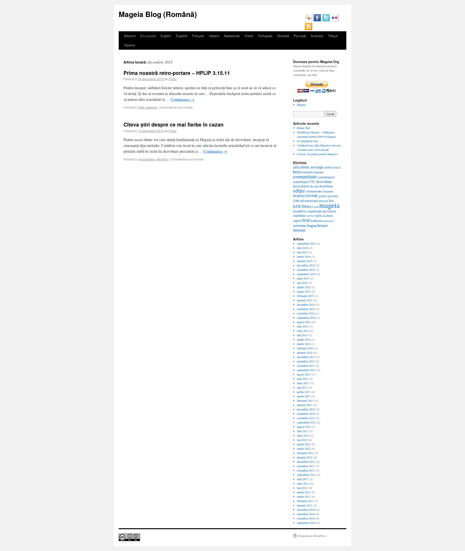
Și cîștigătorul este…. (309, 141)
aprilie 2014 (303, 339)
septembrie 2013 (306, 370)
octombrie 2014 (306, 313)
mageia (329, 205)
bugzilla (319, 172)
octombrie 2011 (306, 470)
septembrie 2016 (306, 243)
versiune (299, 225)
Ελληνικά (148, 35)
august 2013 (304, 374)
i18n (296, 200)
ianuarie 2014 (304, 352)
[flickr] (335, 20)
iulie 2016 (302, 248)
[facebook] (317, 20)
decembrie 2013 (306, 357)
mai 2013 (302, 387)
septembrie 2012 (306, 422)
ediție (299, 190)
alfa (296, 167)
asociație (317, 166)
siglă (318, 215)
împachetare (146, 159)
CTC (312, 181)
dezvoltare (324, 181)
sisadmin (327, 215)
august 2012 (304, 427)
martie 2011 (303, 496)
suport (297, 220)
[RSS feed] (308, 29)
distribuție (326, 186)
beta (296, 171)
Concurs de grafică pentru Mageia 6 (317, 154)
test (306, 219)
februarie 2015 (305, 296)
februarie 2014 (305, 348)
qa (324, 211)
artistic (305, 166)
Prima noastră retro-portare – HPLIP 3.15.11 (177, 72)
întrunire (299, 229)
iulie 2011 (302, 479)
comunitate (305, 176)
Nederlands (232, 35)
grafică (323, 196)
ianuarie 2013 (304, 405)
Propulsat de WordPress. (312, 536)
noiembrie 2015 (306, 270)
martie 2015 (303, 291)
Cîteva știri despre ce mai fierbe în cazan (174, 124)
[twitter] (326, 20)
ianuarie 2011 (304, 505)
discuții (314, 186)
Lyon (315, 206)
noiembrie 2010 (306, 514)
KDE (297, 206)
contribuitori (326, 177)
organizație (314, 211)
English (166, 35)
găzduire (333, 196)
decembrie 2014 (306, 304)
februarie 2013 (305, 400)
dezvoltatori (301, 186)
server (310, 215)
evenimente (314, 191)
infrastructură (309, 200)
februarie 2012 (305, 453)
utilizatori (162, 159)
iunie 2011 (303, 483)
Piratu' (173, 79)
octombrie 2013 (306, 365)
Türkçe (332, 35)
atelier (328, 167)
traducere (316, 220)
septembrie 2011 (306, 475)
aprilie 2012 (303, 444)
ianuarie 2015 (304, 300)
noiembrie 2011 (306, 466)
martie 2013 (303, 396)
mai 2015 (302, 283)
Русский (300, 35)
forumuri (328, 191)
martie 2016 (303, 256)
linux (307, 206)
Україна (129, 45)
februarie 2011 (305, 501)
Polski (249, 35)
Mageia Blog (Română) (158, 14)
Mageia (301, 104)
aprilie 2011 (303, 492)
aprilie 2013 (303, 392)
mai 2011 (302, 488)
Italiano (214, 35)
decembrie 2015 (306, 265)
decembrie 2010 (306, 509)
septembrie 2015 (306, 274)
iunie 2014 (303, 331)
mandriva (300, 210)
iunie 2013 (303, 383)
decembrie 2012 (306, 409)
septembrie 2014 (306, 317)
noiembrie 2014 (306, 309)
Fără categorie (147, 107)
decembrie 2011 (306, 461)
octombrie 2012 (306, 418)
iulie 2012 (302, 431)
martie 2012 (303, 448)
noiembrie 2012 (306, 413)
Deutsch (130, 35)
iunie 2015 (303, 278)
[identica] (308, 20)
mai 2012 (302, 440)
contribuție (300, 181)
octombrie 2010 (306, 518)
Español (181, 35)
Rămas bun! (304, 128)
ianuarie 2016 (304, 261)
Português (265, 35)
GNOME (311, 195)
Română (283, 35)
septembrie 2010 (306, 523)
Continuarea (182, 99)
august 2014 (304, 322)
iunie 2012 (303, 435)
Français (198, 35)
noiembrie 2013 (306, 361)
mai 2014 (302, 335)
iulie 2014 (302, 326)
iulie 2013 (302, 379)
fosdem (298, 195)
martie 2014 (303, 344)
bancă (337, 167)
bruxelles (307, 172)
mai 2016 (302, 252)
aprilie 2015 (303, 287)
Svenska (317, 35)
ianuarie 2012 (304, 457)
